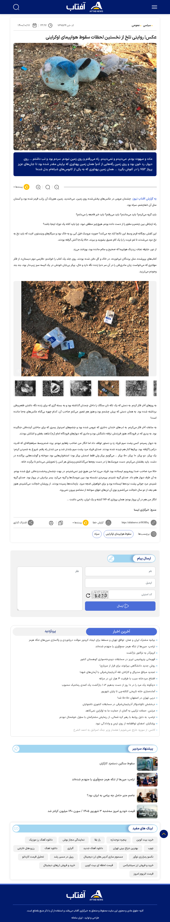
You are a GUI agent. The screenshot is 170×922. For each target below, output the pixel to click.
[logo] (85, 6)
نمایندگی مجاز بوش (74, 840)
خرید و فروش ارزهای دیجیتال (59, 865)
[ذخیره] (60, 522)
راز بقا (98, 840)
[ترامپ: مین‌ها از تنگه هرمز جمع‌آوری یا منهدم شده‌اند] (146, 779)
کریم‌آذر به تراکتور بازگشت (140, 653)
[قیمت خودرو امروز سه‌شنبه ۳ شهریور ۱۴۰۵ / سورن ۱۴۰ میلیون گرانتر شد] (146, 811)
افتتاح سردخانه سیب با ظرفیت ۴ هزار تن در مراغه (126, 679)
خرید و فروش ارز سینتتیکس (138, 865)
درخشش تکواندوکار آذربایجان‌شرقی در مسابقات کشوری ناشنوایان (118, 704)
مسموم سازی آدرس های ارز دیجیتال (103, 857)
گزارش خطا (98, 523)
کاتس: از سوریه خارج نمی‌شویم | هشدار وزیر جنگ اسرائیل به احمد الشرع (114, 730)
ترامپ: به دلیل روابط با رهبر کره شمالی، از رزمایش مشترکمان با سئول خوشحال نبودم (107, 717)
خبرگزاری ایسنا (141, 510)
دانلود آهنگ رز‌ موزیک (41, 840)
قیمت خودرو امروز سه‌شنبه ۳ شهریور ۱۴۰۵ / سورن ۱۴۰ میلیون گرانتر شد (91, 811)
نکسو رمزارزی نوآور (143, 857)
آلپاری (70, 848)
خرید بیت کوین (144, 840)
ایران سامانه (77, 918)
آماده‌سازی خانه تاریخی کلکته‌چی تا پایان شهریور (128, 691)
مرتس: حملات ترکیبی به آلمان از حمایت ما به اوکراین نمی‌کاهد (120, 711)
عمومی (136, 25)
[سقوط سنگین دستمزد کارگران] (146, 763)
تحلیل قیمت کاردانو (33, 857)
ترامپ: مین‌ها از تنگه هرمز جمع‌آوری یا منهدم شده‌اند (125, 647)
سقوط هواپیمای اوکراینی (118, 534)
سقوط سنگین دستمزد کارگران (117, 763)
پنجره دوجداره (118, 840)
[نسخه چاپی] (50, 522)
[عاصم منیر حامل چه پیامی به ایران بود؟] (146, 795)
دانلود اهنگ (51, 848)
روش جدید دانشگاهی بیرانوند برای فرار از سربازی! (127, 666)
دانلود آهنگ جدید (93, 848)
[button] (27, 371)
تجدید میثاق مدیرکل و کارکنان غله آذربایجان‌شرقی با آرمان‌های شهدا (117, 672)
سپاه (97, 534)
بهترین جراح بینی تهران (125, 848)
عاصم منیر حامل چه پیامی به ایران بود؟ (111, 795)
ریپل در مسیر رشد (64, 857)
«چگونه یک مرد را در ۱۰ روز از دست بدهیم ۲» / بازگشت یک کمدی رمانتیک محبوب (108, 685)
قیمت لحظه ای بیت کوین (99, 865)
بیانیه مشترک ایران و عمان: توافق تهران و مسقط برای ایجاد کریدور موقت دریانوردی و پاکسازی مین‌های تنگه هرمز (92, 640)
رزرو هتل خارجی (26, 848)
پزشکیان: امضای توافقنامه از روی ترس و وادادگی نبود (125, 724)
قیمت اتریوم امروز (143, 874)
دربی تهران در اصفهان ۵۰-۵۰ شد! (136, 698)
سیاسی (147, 25)
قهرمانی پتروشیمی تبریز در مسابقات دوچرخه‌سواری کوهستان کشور (117, 659)
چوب (150, 848)
